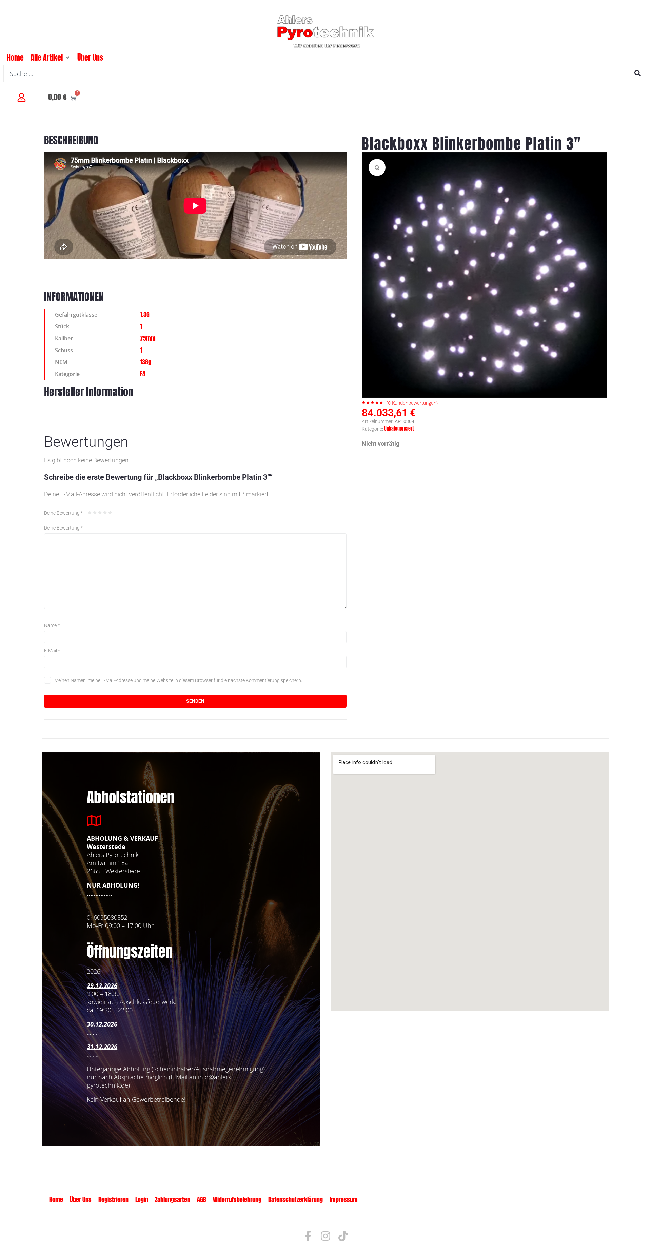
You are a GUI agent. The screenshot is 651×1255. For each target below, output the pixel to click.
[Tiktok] (343, 1236)
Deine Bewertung (63, 513)
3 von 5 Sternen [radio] (100, 513)
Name (52, 625)
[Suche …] (325, 73)
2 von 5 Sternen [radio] (95, 513)
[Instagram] (325, 1236)
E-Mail (52, 650)
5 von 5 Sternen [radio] (110, 513)
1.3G (145, 314)
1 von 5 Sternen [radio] (90, 513)
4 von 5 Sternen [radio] (105, 513)
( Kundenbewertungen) (412, 403)
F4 (142, 373)
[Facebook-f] (307, 1236)
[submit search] (638, 73)
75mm (148, 338)
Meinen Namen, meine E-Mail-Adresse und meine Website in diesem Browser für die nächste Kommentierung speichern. (178, 680)
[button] (67, 58)
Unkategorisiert (399, 428)
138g (145, 361)
